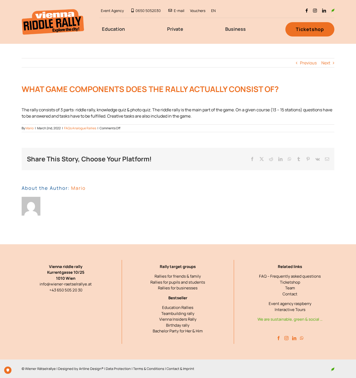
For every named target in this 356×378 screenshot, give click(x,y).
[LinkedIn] (294, 338)
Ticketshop (290, 282)
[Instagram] (286, 338)
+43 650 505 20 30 (65, 290)
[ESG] (332, 10)
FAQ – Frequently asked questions (290, 276)
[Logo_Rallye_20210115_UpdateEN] (53, 11)
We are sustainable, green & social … (289, 319)
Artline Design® (91, 368)
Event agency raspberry (290, 303)
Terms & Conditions (148, 368)
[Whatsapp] (302, 338)
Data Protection (118, 368)
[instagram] (315, 11)
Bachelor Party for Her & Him (178, 331)
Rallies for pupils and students (177, 282)
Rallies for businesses (178, 288)
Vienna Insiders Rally (178, 319)
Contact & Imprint (180, 368)
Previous (308, 63)
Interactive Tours (290, 309)
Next (325, 63)
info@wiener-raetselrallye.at (66, 284)
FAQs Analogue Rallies (80, 128)
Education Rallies (177, 307)
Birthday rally (177, 325)
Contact (290, 294)
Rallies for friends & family (178, 276)
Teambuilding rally (177, 313)
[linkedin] (324, 11)
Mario (30, 128)
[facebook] (306, 11)
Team (290, 288)
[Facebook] (279, 338)
